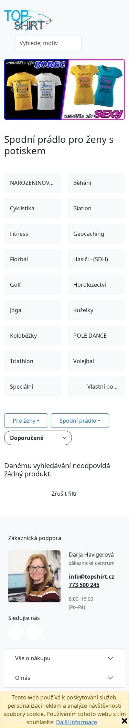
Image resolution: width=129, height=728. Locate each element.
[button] (13, 89)
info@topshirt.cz (91, 576)
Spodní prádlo (78, 420)
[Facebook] (34, 632)
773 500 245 (84, 585)
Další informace (76, 722)
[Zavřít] (124, 721)
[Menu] (121, 22)
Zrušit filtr (64, 493)
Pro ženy (24, 420)
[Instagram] (16, 632)
